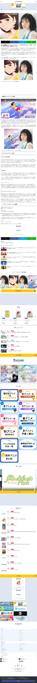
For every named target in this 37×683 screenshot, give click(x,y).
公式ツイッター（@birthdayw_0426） (6, 221)
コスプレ (21, 637)
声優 (20, 631)
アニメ (2, 631)
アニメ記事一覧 (3, 648)
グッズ (2, 634)
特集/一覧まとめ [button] (3, 642)
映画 (20, 634)
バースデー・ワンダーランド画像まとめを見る (18, 290)
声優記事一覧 (21, 648)
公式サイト (2, 220)
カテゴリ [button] (2, 628)
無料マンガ (21, 640)
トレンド (2, 640)
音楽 (1, 637)
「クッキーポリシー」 (19, 678)
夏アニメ (21, 645)
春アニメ (2, 645)
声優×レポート (3, 651)
